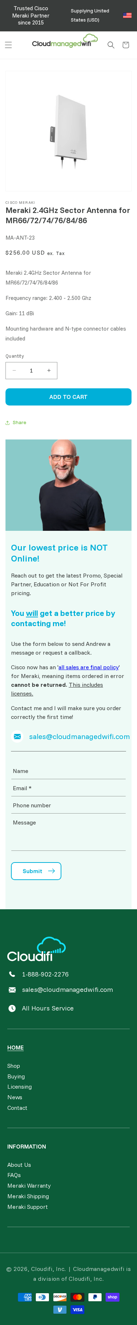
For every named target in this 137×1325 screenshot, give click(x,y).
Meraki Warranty (29, 1185)
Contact (17, 1107)
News (14, 1097)
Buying (16, 1076)
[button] (8, 45)
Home (15, 1047)
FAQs (14, 1175)
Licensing (19, 1086)
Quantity (14, 356)
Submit (32, 871)
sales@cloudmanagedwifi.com (67, 989)
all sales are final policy (88, 667)
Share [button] (19, 422)
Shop (13, 1065)
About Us (19, 1164)
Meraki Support (27, 1206)
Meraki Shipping (28, 1196)
